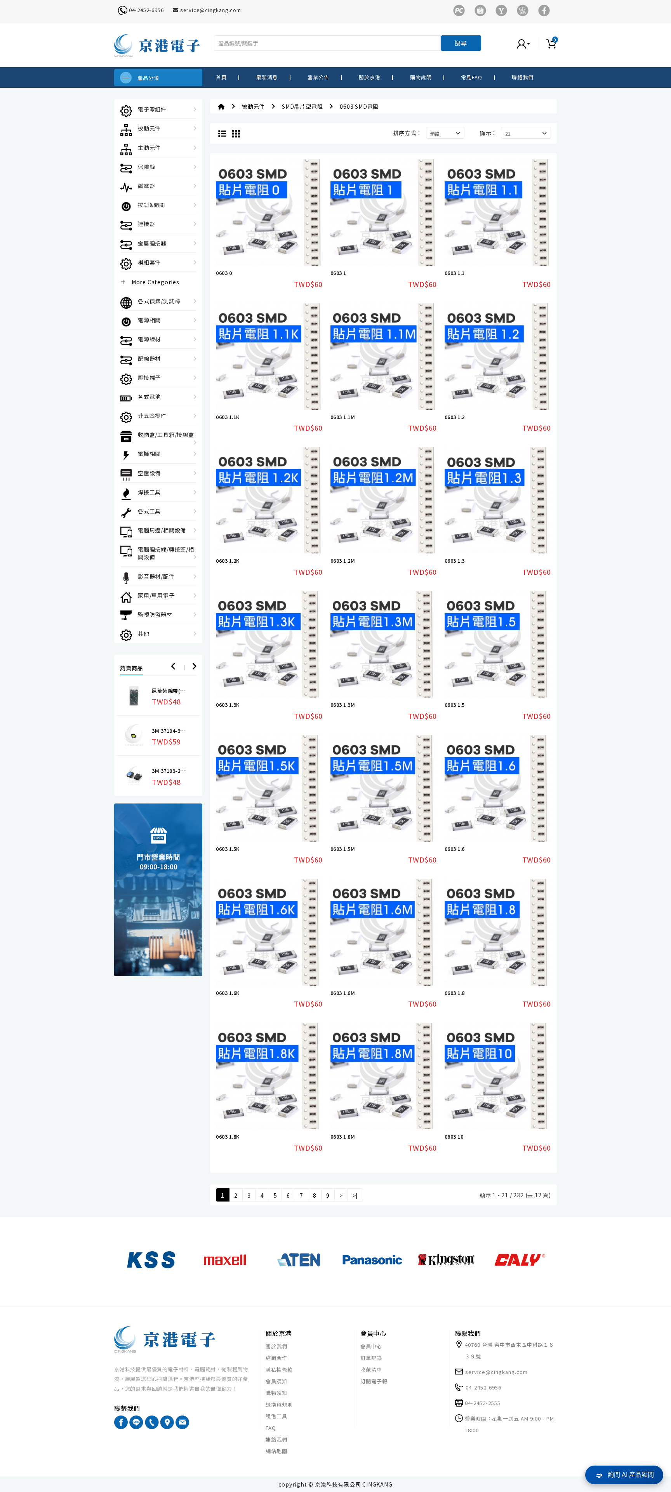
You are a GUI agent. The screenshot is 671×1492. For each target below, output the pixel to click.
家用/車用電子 (156, 595)
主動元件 (149, 147)
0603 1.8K (228, 1136)
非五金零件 (152, 415)
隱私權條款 (279, 1369)
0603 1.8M (342, 1136)
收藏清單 (371, 1369)
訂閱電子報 (374, 1381)
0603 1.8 (455, 992)
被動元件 (149, 128)
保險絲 (146, 166)
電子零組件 (152, 109)
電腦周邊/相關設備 (162, 530)
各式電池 (149, 396)
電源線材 (149, 339)
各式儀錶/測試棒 (159, 301)
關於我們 (276, 1346)
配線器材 (149, 358)
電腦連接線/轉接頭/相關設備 (166, 553)
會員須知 (276, 1381)
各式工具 (149, 511)
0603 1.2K (228, 560)
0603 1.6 (455, 848)
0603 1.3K (228, 704)
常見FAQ (471, 77)
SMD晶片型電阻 (302, 106)
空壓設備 (149, 473)
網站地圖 (276, 1451)
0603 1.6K (228, 992)
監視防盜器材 (155, 614)
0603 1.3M (342, 704)
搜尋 (461, 43)
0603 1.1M (342, 417)
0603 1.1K (228, 417)
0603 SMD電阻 (359, 106)
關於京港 (370, 77)
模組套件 (149, 262)
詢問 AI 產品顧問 (631, 1474)
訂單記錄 (371, 1358)
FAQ (271, 1427)
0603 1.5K (228, 848)
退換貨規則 (279, 1404)
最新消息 (267, 77)
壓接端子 (149, 377)
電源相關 (149, 320)
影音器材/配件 (156, 576)
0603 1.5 (455, 704)
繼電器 (146, 186)
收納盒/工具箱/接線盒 (166, 434)
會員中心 (371, 1346)
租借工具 (276, 1416)
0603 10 (454, 1136)
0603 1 (338, 272)
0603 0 (224, 272)
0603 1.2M (342, 560)
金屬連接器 (152, 243)
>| (355, 1195)
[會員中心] (531, 43)
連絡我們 (276, 1439)
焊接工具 (149, 492)
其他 (143, 633)
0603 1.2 (455, 417)
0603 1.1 (455, 272)
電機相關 (149, 453)
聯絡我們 (523, 77)
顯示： (488, 133)
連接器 (146, 224)
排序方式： (407, 133)
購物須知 (276, 1392)
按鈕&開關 (151, 205)
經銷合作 (276, 1358)
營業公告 (318, 77)
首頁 (221, 77)
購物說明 (421, 77)
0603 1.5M (342, 848)
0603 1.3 (455, 560)
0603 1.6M (342, 992)
